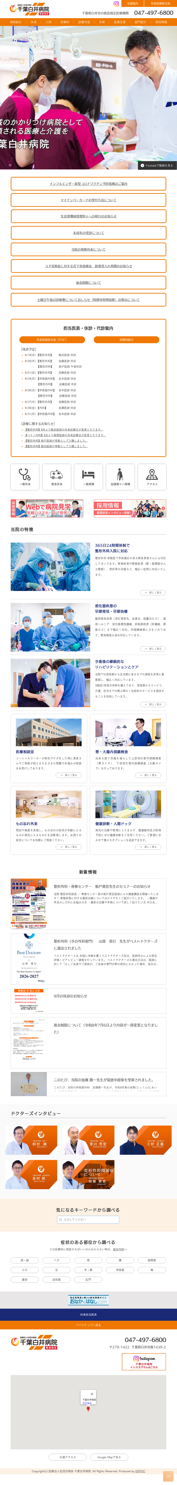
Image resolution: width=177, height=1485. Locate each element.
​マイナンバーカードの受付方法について (88, 200)
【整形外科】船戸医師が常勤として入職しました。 (56, 440)
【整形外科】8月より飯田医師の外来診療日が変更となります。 (63, 429)
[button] (16, 22)
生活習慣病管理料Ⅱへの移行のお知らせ (89, 216)
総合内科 (118, 1249)
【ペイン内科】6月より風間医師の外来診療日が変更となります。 (65, 435)
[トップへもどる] (168, 1476)
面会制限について (88, 282)
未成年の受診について (88, 232)
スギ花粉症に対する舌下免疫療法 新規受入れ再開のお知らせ (88, 266)
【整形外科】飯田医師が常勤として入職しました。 (56, 446)
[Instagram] (116, 4)
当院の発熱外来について (88, 249)
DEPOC (140, 1471)
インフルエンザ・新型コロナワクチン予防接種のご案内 (88, 183)
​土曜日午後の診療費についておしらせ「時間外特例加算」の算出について (88, 299)
